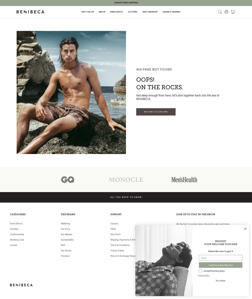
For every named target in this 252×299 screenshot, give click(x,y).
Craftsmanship (17, 235)
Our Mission (66, 235)
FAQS (113, 229)
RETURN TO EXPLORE (156, 112)
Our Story (65, 229)
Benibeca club (17, 240)
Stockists (65, 256)
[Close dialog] (245, 228)
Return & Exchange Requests (124, 256)
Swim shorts (16, 224)
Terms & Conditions (120, 245)
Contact (114, 224)
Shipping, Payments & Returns (125, 240)
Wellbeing (65, 224)
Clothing (14, 229)
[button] (220, 12)
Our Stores (66, 251)
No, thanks (220, 280)
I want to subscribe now (221, 265)
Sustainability (67, 240)
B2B (63, 245)
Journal (13, 245)
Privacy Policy (117, 251)
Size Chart (115, 235)
